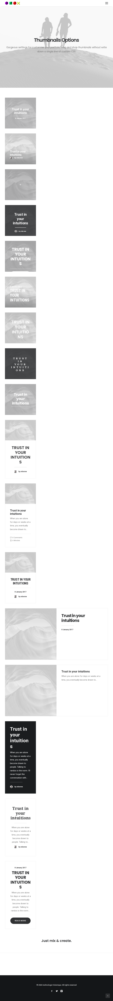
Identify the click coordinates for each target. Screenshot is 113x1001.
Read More (20, 920)
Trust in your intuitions (20, 455)
